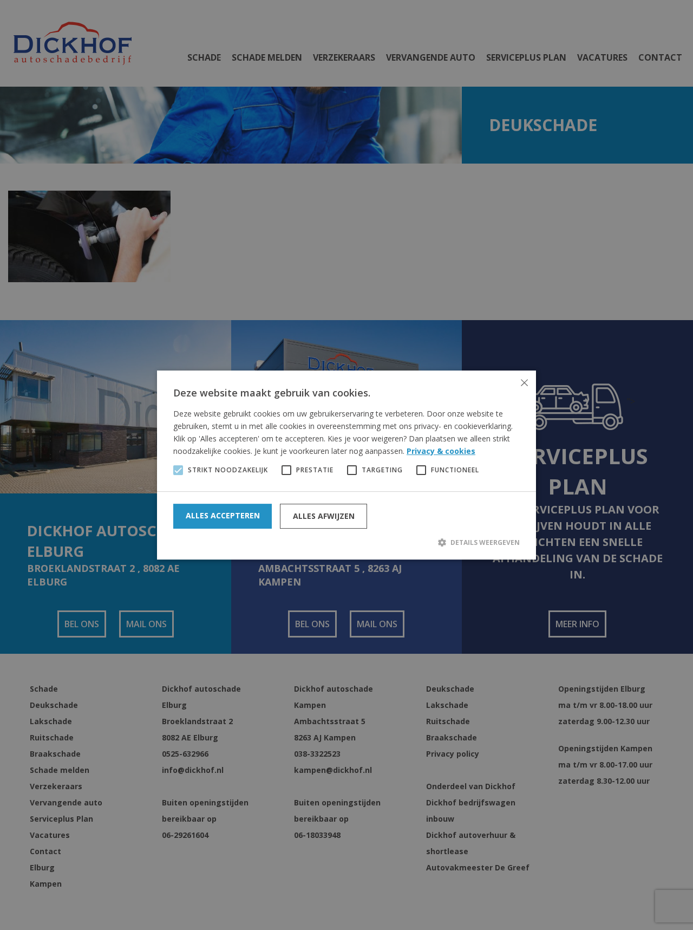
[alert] (346, 465)
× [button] (524, 383)
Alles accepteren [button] (223, 515)
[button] (346, 542)
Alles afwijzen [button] (324, 516)
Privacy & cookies (441, 451)
